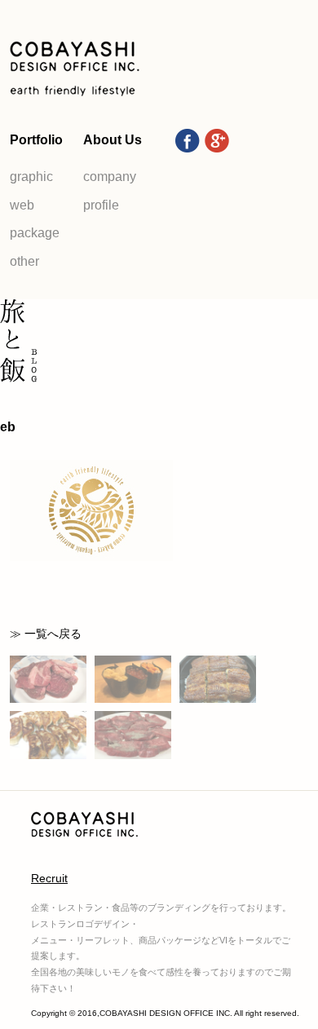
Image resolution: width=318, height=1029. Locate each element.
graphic (31, 176)
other (24, 261)
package (35, 233)
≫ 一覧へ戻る (46, 633)
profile (101, 205)
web (22, 205)
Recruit (49, 878)
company (109, 176)
